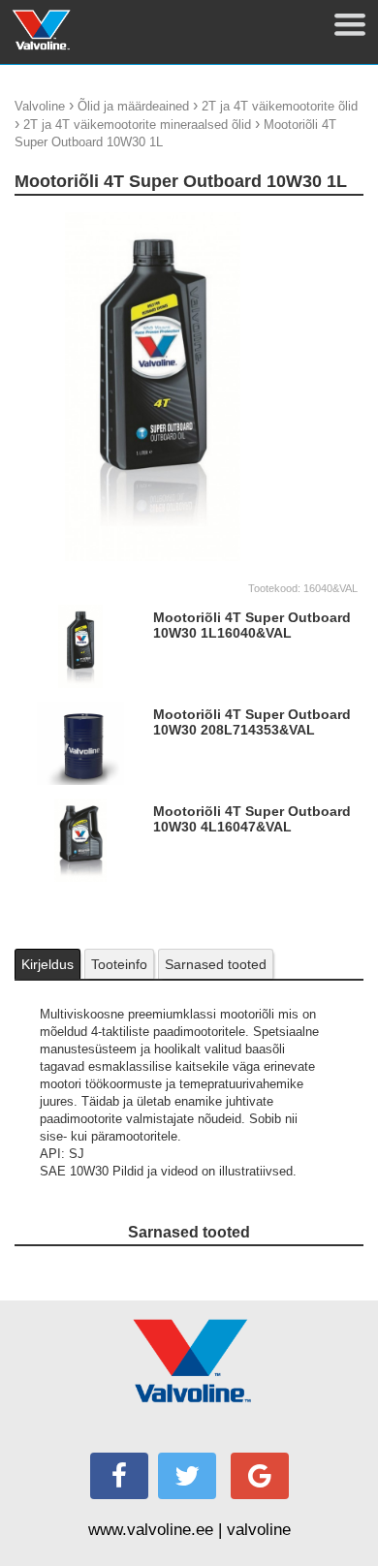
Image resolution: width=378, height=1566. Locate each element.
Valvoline (40, 106)
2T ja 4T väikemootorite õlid (280, 106)
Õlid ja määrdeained (133, 106)
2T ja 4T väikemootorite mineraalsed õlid (137, 124)
